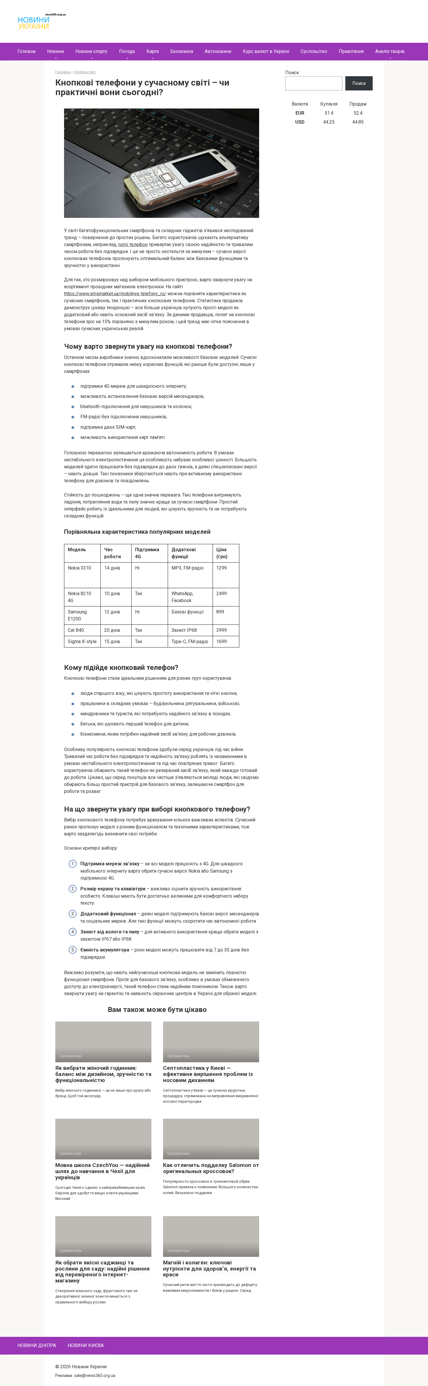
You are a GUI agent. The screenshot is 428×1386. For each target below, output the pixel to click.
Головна (26, 51)
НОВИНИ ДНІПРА (36, 1345)
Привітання (351, 51)
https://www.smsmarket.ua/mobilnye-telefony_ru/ (115, 293)
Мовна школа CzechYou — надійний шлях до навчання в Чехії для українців (102, 1171)
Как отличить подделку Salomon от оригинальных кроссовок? (211, 1168)
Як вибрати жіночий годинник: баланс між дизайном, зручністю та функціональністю (103, 1074)
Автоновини (218, 51)
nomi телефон (133, 244)
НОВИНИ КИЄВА (86, 1345)
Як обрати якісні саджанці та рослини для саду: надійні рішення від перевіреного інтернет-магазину (102, 1271)
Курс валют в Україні (266, 51)
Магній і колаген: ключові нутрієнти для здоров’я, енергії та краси (209, 1268)
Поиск (292, 72)
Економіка (181, 51)
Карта (152, 51)
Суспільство (314, 51)
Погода (127, 51)
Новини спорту (91, 51)
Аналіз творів (390, 51)
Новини (55, 51)
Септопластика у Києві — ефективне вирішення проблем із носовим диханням (208, 1074)
